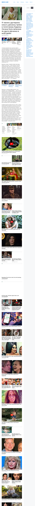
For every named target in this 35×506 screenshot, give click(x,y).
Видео (18, 2)
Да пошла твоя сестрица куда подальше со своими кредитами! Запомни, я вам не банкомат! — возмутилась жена (29, 53)
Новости (31, 2)
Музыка (27, 2)
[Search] (32, 8)
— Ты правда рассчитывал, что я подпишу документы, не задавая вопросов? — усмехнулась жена (29, 33)
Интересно (22, 2)
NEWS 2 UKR (5, 2)
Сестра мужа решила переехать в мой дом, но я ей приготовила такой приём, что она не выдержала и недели (29, 26)
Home (14, 2)
